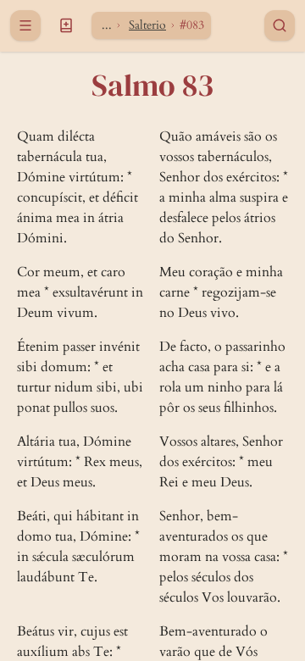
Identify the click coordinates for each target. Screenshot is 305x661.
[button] (66, 25)
